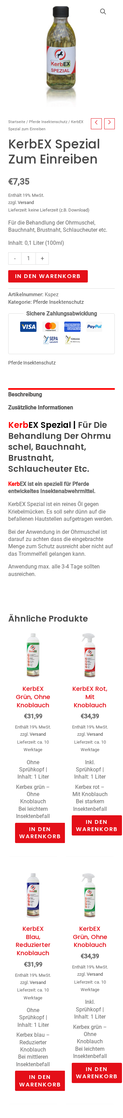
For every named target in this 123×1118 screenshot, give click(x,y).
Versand (26, 202)
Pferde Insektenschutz (48, 122)
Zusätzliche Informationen (40, 407)
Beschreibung (25, 394)
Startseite (16, 122)
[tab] (61, 394)
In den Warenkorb (48, 276)
